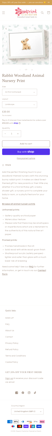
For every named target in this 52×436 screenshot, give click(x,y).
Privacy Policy (11, 343)
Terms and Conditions (15, 356)
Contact (9, 337)
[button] (3, 13)
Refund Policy (11, 350)
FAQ (7, 324)
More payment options (26, 158)
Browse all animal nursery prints (18, 204)
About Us (9, 331)
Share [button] (8, 165)
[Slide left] (20, 70)
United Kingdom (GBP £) (24, 411)
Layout (5, 99)
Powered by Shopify (35, 431)
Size (4, 87)
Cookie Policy (11, 362)
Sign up (9, 378)
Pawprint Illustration (22, 431)
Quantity (6, 128)
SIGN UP (9, 318)
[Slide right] (32, 70)
